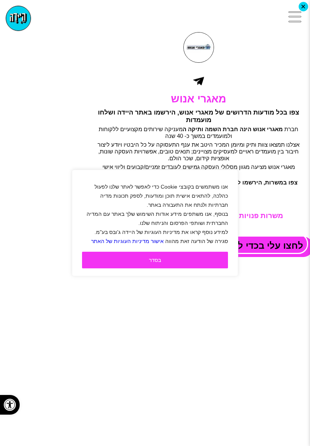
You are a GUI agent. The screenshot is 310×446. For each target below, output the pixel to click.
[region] (155, 223)
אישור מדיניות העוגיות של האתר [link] (127, 241)
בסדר (155, 260)
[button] (10, 405)
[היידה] (18, 18)
